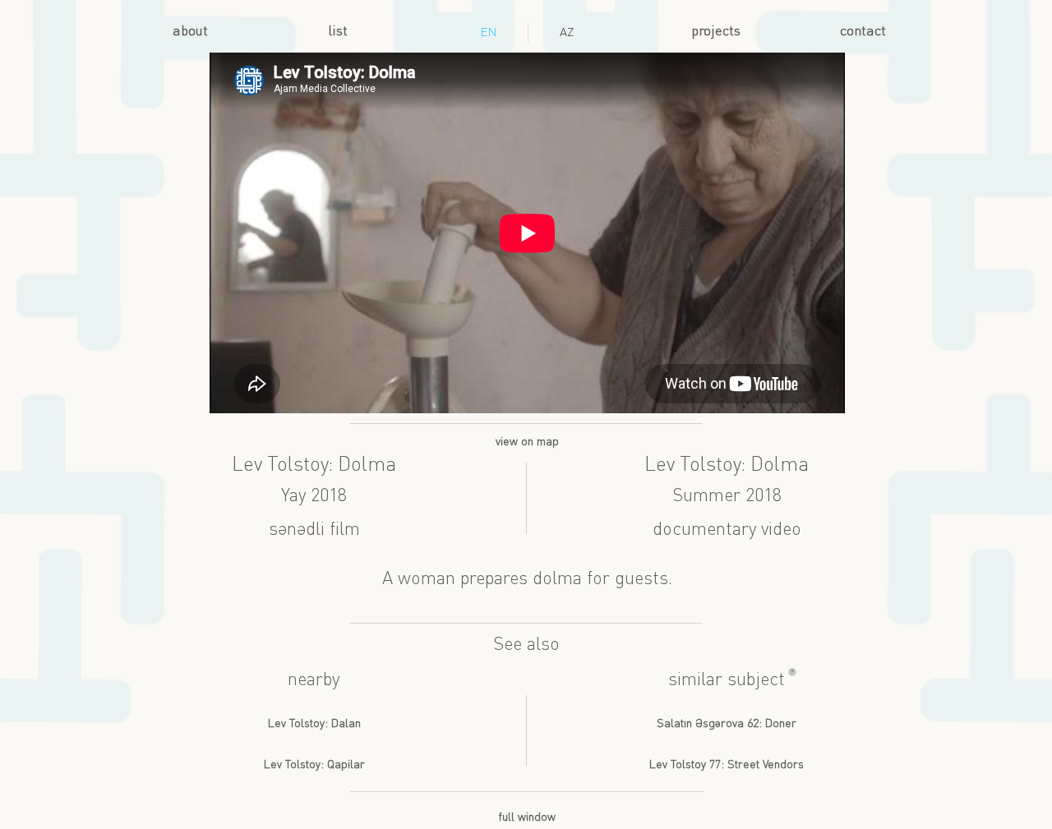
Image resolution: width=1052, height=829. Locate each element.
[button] (792, 672)
